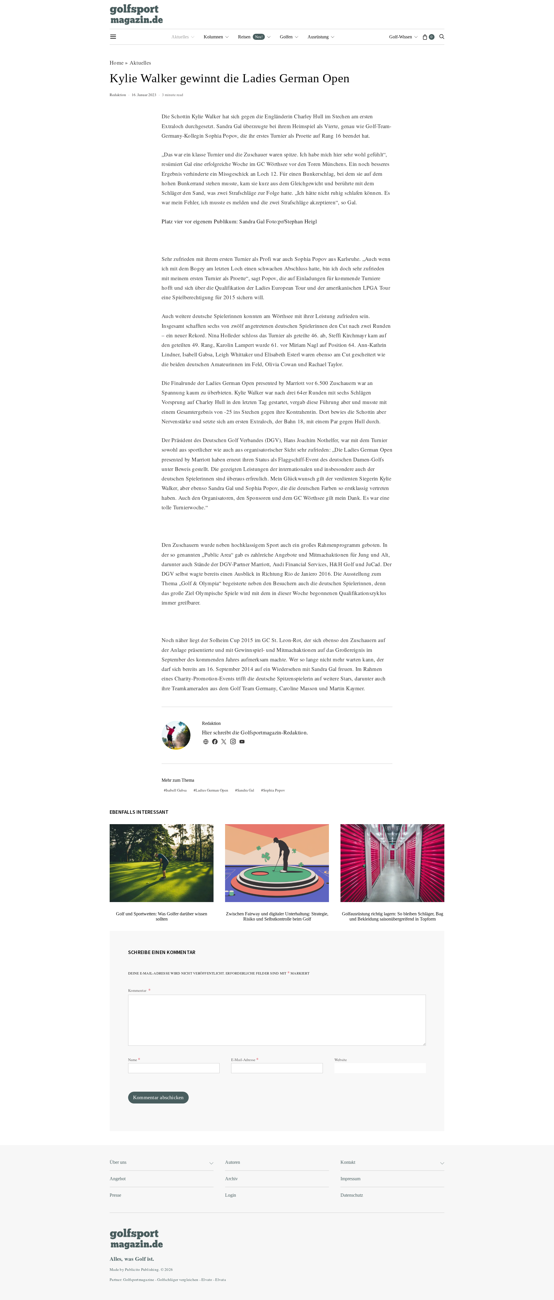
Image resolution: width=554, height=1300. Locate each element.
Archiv (231, 1178)
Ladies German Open (212, 790)
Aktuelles (180, 36)
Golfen (286, 36)
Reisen (250, 36)
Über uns (118, 1162)
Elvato (206, 1279)
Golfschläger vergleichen (177, 1279)
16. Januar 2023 (144, 94)
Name (134, 1059)
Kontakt (347, 1162)
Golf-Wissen (400, 36)
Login (230, 1195)
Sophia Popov (274, 790)
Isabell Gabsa (176, 790)
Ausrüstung (318, 36)
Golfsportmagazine (138, 1279)
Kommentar (137, 990)
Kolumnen (213, 36)
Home (116, 62)
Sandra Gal (245, 790)
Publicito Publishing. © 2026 (149, 1269)
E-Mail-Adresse (245, 1059)
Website (340, 1059)
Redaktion (118, 94)
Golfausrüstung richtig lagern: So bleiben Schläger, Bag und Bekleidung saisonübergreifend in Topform (392, 916)
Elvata (220, 1279)
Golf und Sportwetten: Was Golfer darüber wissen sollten (161, 916)
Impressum (350, 1178)
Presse (115, 1195)
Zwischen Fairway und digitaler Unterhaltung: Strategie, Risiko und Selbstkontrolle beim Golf (277, 916)
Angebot (118, 1178)
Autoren (232, 1162)
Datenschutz (351, 1195)
